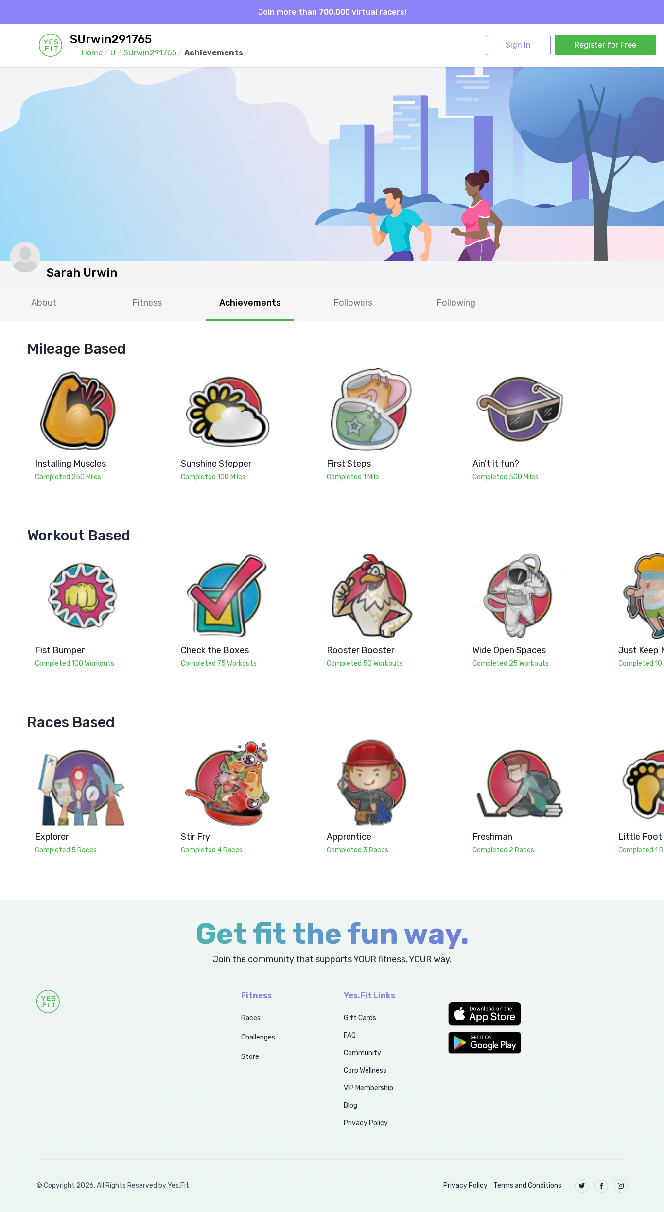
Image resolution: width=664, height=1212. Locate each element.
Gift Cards (360, 1018)
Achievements (250, 302)
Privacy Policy (366, 1123)
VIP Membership (368, 1088)
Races (251, 1018)
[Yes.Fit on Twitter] (582, 1186)
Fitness (147, 302)
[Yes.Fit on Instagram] (621, 1186)
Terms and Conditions (527, 1185)
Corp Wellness (365, 1070)
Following (456, 302)
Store (250, 1057)
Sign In (518, 45)
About (43, 302)
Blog (350, 1105)
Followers (352, 302)
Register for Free (605, 45)
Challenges (258, 1037)
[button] (538, 1014)
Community (362, 1053)
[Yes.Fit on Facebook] (601, 1186)
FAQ (350, 1035)
